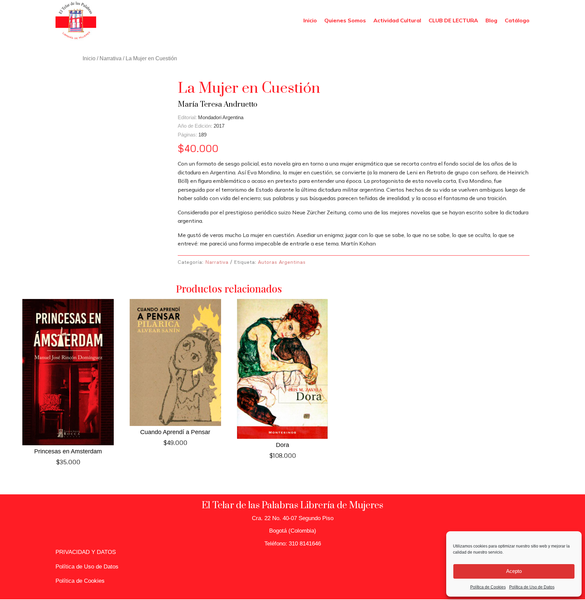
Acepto (514, 571)
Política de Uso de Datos (532, 587)
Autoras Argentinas (282, 262)
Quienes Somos (345, 20)
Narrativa (111, 58)
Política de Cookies (488, 587)
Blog (491, 20)
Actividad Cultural (397, 20)
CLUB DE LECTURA (453, 20)
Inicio (310, 20)
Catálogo (517, 20)
